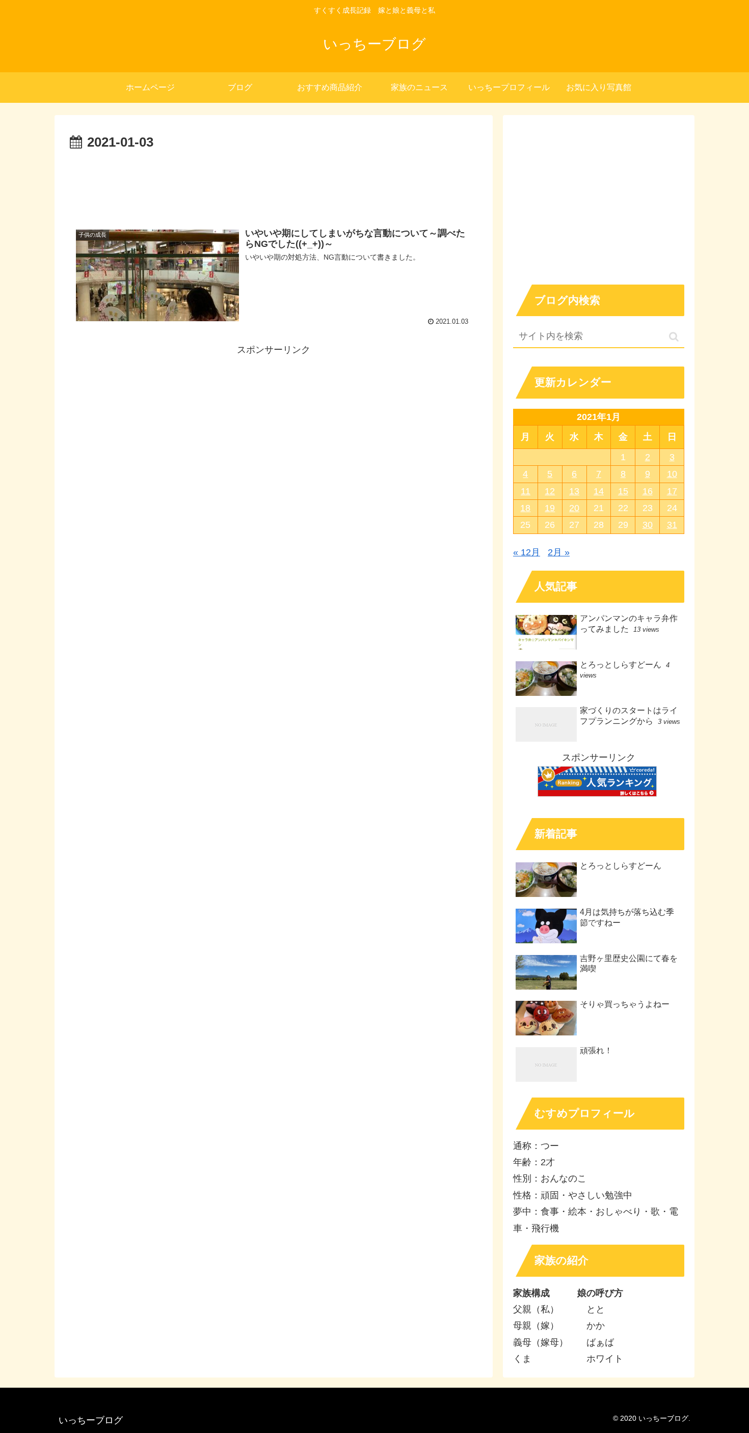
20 (574, 508)
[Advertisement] (273, 182)
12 (550, 491)
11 (525, 491)
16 (648, 491)
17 (672, 491)
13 (574, 491)
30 (648, 525)
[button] (674, 337)
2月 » (559, 552)
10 (672, 474)
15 (623, 491)
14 (599, 491)
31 (672, 525)
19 (550, 508)
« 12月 (526, 552)
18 (525, 508)
